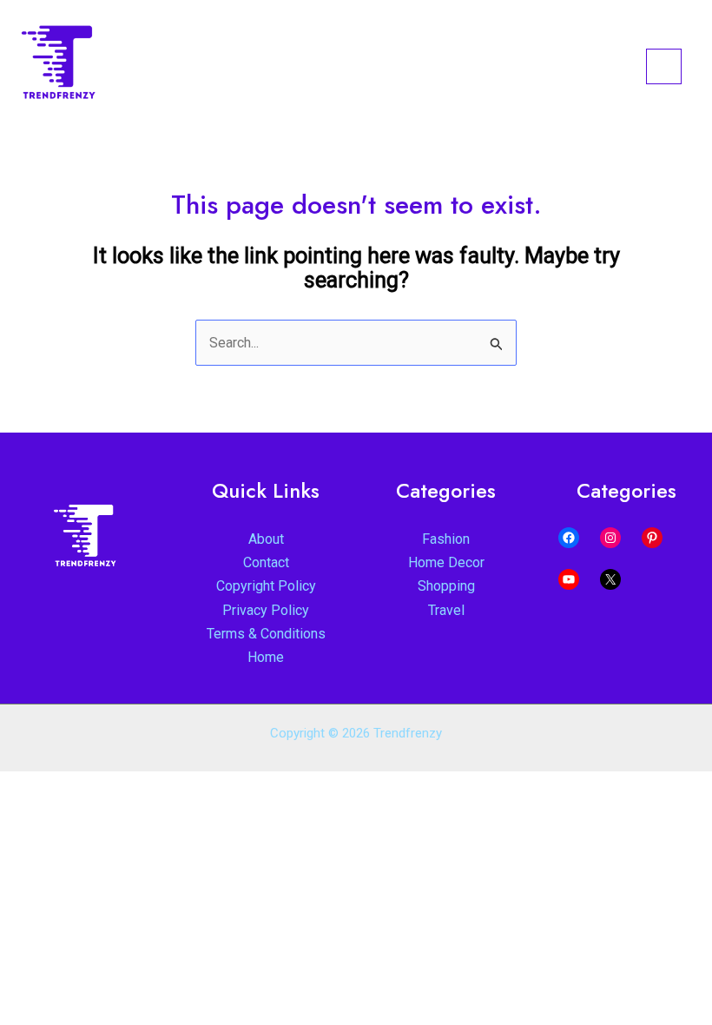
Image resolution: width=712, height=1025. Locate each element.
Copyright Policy (266, 586)
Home (265, 657)
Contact (266, 562)
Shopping (446, 586)
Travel (446, 610)
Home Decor (446, 562)
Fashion (446, 539)
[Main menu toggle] (664, 66)
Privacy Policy (265, 610)
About (266, 539)
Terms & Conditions (266, 633)
